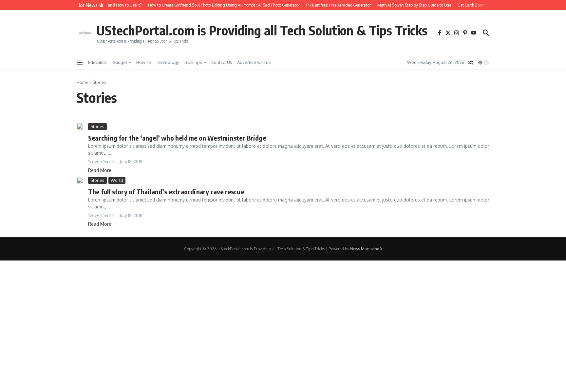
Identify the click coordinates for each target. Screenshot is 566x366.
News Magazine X (366, 248)
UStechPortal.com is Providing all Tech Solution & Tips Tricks (261, 30)
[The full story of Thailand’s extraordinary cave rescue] (80, 180)
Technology (167, 62)
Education (97, 62)
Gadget (119, 62)
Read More (99, 170)
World (117, 180)
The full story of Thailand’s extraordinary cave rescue (166, 191)
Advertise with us (254, 62)
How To (143, 62)
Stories (97, 126)
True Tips (193, 62)
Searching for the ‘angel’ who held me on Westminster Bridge (177, 138)
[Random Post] (470, 62)
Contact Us (221, 62)
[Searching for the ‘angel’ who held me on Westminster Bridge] (80, 126)
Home (82, 82)
